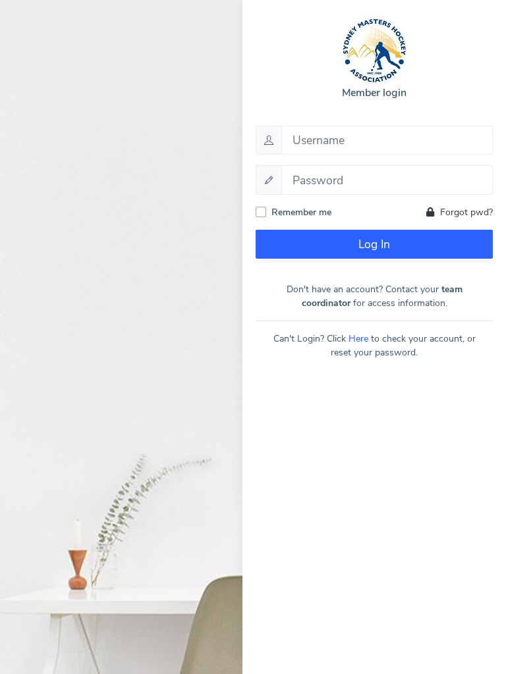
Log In (374, 244)
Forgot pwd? (465, 212)
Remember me (301, 212)
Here (358, 338)
